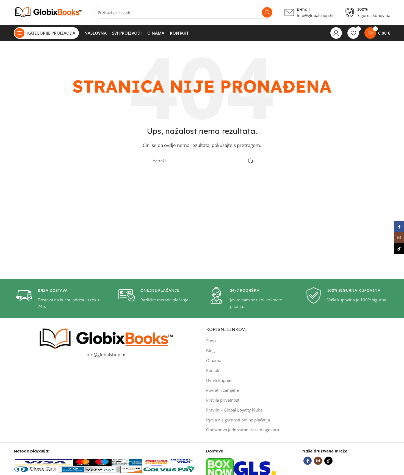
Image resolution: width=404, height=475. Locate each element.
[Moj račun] (336, 32)
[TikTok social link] (328, 461)
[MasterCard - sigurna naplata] (82, 461)
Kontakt (213, 370)
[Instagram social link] (318, 461)
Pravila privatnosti (223, 400)
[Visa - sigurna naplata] (43, 461)
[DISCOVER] (131, 469)
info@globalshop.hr (105, 355)
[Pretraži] (267, 12)
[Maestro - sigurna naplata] (102, 461)
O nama (213, 360)
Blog (210, 350)
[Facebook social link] (307, 461)
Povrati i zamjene (222, 390)
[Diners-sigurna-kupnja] (89, 469)
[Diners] (36, 469)
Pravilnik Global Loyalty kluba (234, 410)
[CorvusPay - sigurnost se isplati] (169, 469)
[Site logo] (48, 12)
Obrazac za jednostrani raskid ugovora (242, 429)
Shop (211, 340)
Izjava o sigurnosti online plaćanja (238, 420)
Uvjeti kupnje (218, 380)
